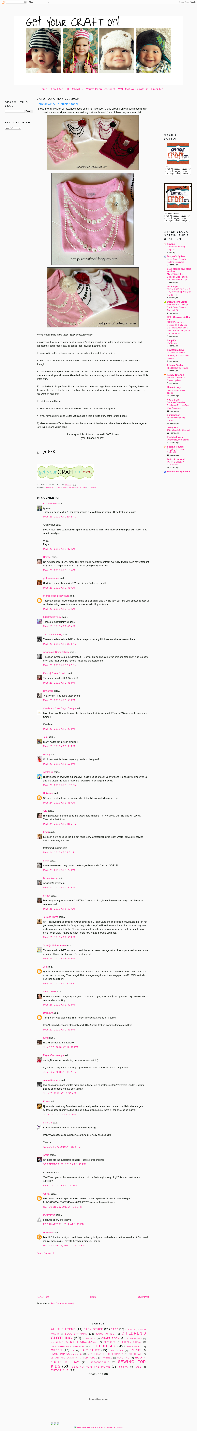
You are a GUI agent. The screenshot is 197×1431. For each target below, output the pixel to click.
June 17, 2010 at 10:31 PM (60, 1047)
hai (73, 1350)
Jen (45, 967)
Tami (45, 737)
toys (137, 1367)
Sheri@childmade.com (54, 945)
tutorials (92, 487)
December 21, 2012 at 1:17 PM (64, 1245)
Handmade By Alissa (178, 471)
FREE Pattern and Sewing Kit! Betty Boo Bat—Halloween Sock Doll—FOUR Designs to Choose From (178, 328)
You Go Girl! (173, 400)
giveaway (134, 1346)
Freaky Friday (131, 1342)
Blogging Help (105, 1334)
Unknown (48, 793)
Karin (46, 1038)
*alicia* (46, 1194)
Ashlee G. (48, 772)
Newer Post (43, 1297)
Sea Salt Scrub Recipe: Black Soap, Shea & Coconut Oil (178, 307)
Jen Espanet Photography (105, 1354)
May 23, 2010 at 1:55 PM (59, 700)
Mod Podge (89, 1358)
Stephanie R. (50, 991)
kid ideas (135, 1354)
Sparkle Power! (175, 447)
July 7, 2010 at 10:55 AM (59, 1093)
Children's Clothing (52, 487)
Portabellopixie (175, 437)
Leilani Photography (64, 1358)
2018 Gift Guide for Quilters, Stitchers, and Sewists (177, 355)
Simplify (171, 340)
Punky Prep (49, 1215)
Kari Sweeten (50, 503)
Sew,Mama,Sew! (175, 350)
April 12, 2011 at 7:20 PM (60, 1185)
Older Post (143, 1297)
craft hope (172, 286)
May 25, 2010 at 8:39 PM (59, 958)
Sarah (46, 860)
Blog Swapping (76, 1334)
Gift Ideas (103, 1346)
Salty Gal (47, 1122)
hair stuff (90, 1350)
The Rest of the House (177, 368)
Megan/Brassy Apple (53, 1055)
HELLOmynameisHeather (179, 318)
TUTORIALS (74, 89)
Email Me (157, 89)
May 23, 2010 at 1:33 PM (59, 683)
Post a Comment (45, 1253)
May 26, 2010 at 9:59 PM (59, 1005)
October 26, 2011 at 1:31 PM (62, 1207)
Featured (110, 1342)
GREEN (56, 1350)
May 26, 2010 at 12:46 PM (60, 983)
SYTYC (123, 1367)
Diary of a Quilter (176, 256)
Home (43, 89)
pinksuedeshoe (51, 578)
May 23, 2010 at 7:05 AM (59, 626)
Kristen (46, 1101)
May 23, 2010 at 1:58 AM (59, 588)
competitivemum (51, 1080)
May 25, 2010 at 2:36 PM (59, 937)
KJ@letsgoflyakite (52, 617)
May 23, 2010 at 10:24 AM (60, 644)
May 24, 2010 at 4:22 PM (59, 870)
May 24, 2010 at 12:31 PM (60, 852)
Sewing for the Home (90, 1366)
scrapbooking (99, 1362)
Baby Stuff (93, 1329)
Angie (46, 1155)
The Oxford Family (52, 634)
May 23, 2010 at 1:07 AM (59, 549)
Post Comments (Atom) (62, 1303)
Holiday (135, 1350)
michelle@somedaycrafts (56, 596)
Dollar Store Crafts (177, 302)
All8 (45, 811)
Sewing (171, 244)
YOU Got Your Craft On (133, 89)
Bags (114, 1329)
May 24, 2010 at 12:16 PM (60, 824)
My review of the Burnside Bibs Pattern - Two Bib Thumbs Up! (178, 277)
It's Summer (173, 343)
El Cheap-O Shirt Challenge (74, 1342)
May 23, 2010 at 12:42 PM (60, 665)
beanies (130, 1329)
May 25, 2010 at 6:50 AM (59, 909)
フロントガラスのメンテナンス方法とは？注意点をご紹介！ (179, 292)
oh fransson (173, 415)
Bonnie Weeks (50, 878)
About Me (57, 89)
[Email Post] (74, 484)
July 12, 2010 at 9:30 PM (59, 1114)
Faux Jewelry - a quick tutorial (57, 104)
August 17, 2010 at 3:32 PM (62, 1147)
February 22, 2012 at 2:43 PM (63, 1224)
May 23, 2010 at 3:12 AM (59, 609)
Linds (46, 832)
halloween (116, 1350)
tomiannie (48, 691)
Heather (47, 557)
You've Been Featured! (100, 89)
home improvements (66, 1354)
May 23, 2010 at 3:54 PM (59, 746)
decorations (134, 1338)
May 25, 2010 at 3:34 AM (59, 887)
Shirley (46, 896)
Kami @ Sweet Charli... (55, 673)
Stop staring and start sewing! (179, 270)
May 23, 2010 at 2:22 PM (59, 729)
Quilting (123, 1357)
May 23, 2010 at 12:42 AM (60, 516)
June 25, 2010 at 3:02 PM (60, 1072)
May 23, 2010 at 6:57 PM (59, 764)
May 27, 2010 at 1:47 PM (59, 1029)
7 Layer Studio (175, 365)
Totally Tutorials (175, 375)
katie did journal (175, 459)
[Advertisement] (98, 10)
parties (107, 1358)
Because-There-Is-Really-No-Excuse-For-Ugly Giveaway (178, 405)
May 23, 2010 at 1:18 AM (59, 570)
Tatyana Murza (50, 917)
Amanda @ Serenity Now (56, 652)
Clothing (67, 487)
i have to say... (174, 387)
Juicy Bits (172, 427)
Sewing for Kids (79, 487)
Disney (46, 754)
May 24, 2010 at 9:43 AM (59, 803)
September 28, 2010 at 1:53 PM (64, 1164)
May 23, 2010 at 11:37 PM (59, 785)
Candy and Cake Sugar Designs (59, 708)
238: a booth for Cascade (179, 430)
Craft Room (110, 1338)
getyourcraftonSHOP (68, 1346)
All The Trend (63, 1329)
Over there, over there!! (178, 439)
